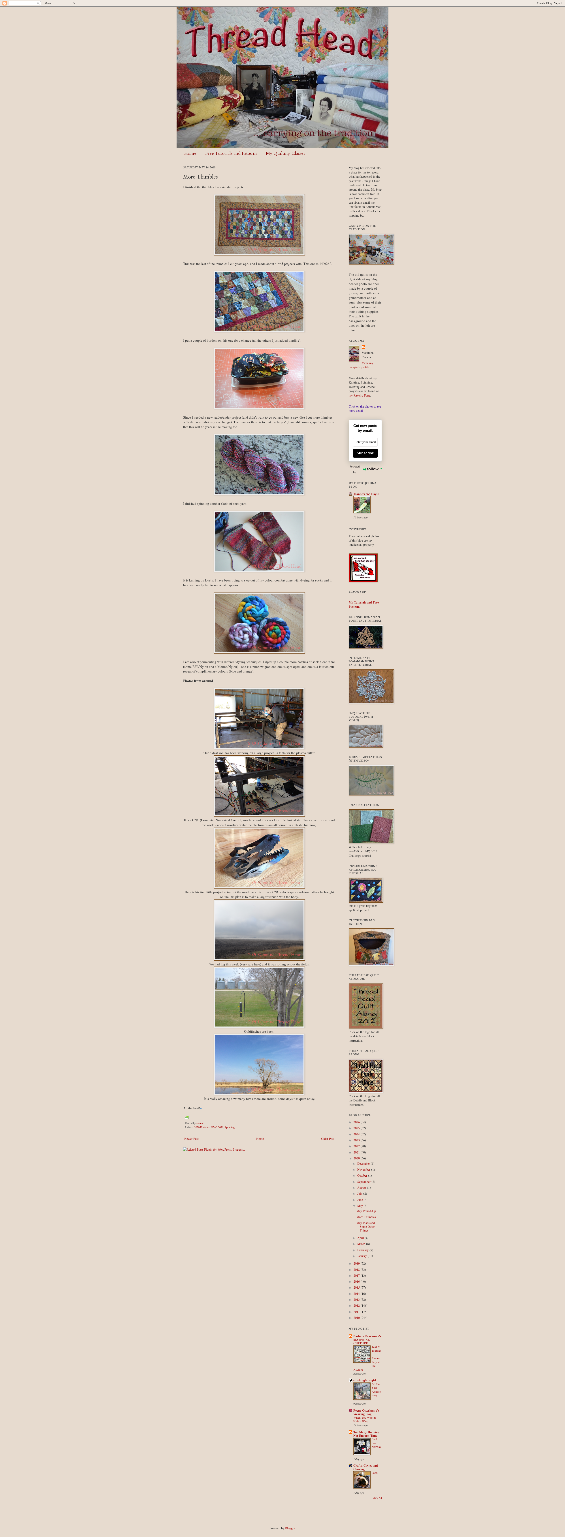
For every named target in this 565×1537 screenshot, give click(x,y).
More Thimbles (366, 1217)
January (362, 1256)
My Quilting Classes (285, 153)
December (364, 1163)
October (362, 1175)
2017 (357, 1275)
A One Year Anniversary (376, 1389)
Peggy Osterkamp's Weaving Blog (366, 1412)
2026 (357, 1122)
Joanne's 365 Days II (366, 494)
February (363, 1250)
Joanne (200, 1123)
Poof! (375, 1473)
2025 (357, 1128)
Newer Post (191, 1138)
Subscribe (365, 453)
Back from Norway (376, 1443)
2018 (357, 1269)
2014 (357, 1293)
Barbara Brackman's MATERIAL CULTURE (367, 1339)
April (361, 1238)
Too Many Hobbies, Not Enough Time (366, 1434)
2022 (357, 1146)
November (364, 1169)
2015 (357, 1287)
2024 (357, 1134)
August (362, 1187)
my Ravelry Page (359, 395)
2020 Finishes (202, 1127)
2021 (357, 1152)
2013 (357, 1299)
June (360, 1200)
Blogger (290, 1528)
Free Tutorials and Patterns (231, 153)
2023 (357, 1140)
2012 (357, 1305)
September (364, 1181)
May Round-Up (366, 1211)
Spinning (230, 1127)
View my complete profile (361, 365)
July (360, 1193)
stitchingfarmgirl (364, 1380)
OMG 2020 (217, 1127)
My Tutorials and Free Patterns (364, 604)
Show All (377, 1497)
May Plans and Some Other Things (365, 1226)
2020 (357, 1158)
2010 (357, 1317)
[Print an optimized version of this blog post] (186, 1118)
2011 (357, 1312)
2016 (357, 1281)
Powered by (355, 469)
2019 (357, 1263)
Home (190, 153)
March (361, 1244)
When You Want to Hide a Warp (365, 1419)
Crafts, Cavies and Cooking (365, 1467)
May (360, 1206)
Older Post (327, 1138)
